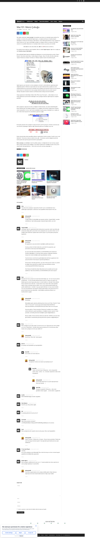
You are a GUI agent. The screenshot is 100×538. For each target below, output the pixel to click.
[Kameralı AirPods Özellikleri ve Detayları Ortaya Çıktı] (66, 50)
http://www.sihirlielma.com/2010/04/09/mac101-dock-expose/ (44, 270)
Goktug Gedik (28, 216)
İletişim (60, 21)
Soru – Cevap (54, 21)
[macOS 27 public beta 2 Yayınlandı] (23, 190)
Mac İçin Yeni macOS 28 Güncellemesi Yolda (51, 197)
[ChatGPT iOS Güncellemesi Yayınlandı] (66, 56)
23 (30, 29)
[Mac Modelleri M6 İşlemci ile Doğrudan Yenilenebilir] (53, 175)
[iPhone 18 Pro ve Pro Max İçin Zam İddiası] (66, 43)
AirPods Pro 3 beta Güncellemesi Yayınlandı (76, 114)
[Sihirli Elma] (40, 526)
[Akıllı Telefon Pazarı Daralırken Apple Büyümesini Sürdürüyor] (66, 69)
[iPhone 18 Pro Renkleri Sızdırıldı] (66, 82)
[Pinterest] (24, 33)
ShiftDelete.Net (67, 535)
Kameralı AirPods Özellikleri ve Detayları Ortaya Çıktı (77, 49)
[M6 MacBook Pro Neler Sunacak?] (66, 89)
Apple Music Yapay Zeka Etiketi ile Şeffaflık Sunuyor (76, 121)
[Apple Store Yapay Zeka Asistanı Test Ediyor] (66, 37)
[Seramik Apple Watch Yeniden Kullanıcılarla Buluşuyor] (66, 63)
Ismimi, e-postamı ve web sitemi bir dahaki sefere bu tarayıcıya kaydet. (32, 509)
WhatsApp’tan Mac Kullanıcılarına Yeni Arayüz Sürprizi (37, 198)
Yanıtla (22, 212)
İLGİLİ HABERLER (21, 168)
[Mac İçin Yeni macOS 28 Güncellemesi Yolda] (53, 190)
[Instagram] (79, 1)
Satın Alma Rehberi (44, 21)
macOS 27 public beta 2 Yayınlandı (21, 197)
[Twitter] (81, 1)
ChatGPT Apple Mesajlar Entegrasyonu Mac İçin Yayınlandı (22, 182)
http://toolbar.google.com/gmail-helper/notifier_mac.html (44, 221)
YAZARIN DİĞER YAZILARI (30, 168)
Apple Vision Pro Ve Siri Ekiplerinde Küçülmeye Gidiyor (76, 102)
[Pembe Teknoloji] (61, 526)
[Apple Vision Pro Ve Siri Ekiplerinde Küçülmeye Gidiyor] (66, 102)
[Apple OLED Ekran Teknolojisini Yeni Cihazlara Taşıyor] (66, 76)
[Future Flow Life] (67, 526)
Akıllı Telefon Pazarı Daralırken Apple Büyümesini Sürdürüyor (77, 69)
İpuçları (22, 24)
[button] (82, 21)
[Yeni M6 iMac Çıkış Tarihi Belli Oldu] (66, 30)
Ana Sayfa (18, 24)
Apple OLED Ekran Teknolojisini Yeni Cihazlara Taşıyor (77, 75)
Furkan (20, 29)
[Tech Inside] (54, 526)
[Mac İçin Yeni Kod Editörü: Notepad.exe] (38, 175)
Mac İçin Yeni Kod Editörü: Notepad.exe (37, 182)
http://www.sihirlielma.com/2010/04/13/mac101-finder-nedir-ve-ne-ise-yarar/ (41, 306)
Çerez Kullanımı (52, 535)
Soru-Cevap (58, 535)
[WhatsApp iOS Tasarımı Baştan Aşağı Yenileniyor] (66, 95)
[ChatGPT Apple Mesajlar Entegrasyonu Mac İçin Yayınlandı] (23, 175)
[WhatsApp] (27, 33)
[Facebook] (77, 1)
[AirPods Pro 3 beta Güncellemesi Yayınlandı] (66, 115)
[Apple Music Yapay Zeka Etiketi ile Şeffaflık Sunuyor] (66, 122)
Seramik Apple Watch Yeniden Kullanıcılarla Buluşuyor (77, 62)
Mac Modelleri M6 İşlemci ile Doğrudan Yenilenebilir (53, 182)
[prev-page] (58, 170)
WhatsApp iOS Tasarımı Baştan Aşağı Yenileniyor (76, 94)
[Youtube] (84, 1)
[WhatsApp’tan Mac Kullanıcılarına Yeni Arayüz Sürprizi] (38, 190)
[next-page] (59, 170)
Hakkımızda (30, 21)
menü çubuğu (24, 149)
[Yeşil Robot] (47, 526)
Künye (36, 21)
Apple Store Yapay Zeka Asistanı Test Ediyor (76, 36)
